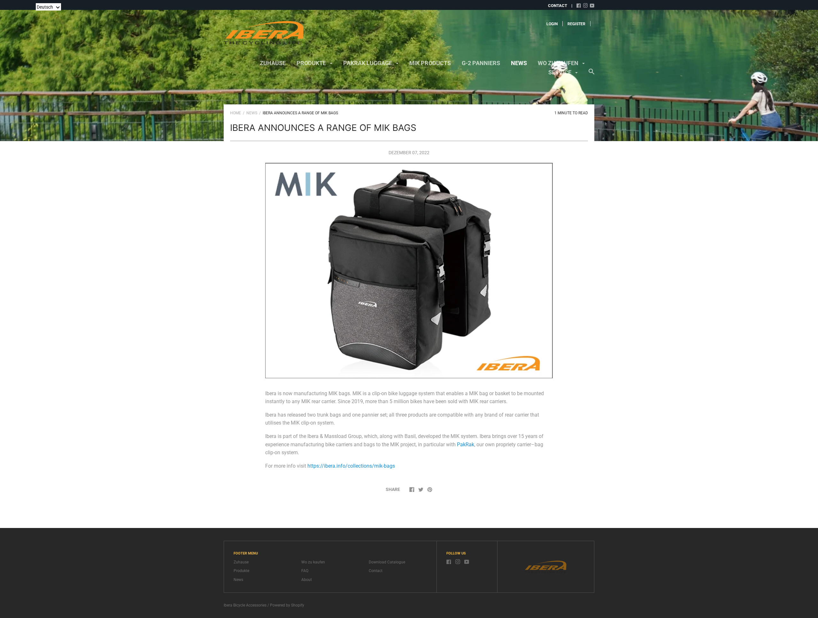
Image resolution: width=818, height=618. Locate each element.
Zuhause (273, 63)
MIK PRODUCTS (430, 63)
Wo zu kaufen (559, 63)
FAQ (304, 571)
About (306, 579)
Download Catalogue (387, 562)
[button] (48, 7)
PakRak (465, 444)
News (519, 63)
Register (576, 24)
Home (235, 113)
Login (552, 24)
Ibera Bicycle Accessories (245, 605)
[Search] (591, 74)
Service (560, 72)
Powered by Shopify (287, 605)
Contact (375, 571)
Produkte (312, 63)
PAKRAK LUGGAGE (368, 63)
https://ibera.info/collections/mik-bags (351, 466)
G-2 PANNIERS (481, 63)
